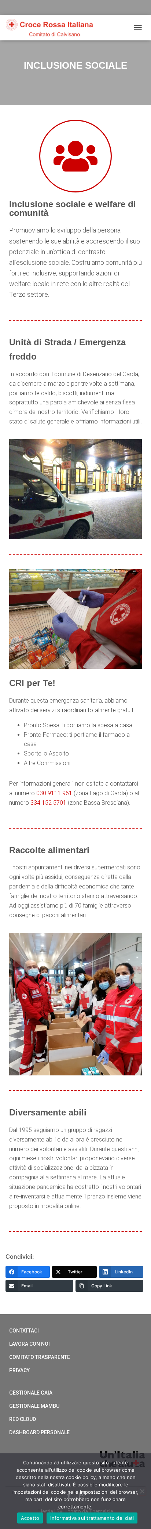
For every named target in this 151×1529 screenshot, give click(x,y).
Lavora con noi (29, 1344)
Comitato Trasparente (39, 1357)
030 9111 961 (54, 793)
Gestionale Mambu (34, 1406)
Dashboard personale (39, 1432)
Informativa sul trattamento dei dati (92, 1518)
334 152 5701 (48, 802)
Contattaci (24, 1331)
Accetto (30, 1518)
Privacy (19, 1370)
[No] (142, 1491)
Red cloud (22, 1419)
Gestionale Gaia (30, 1393)
